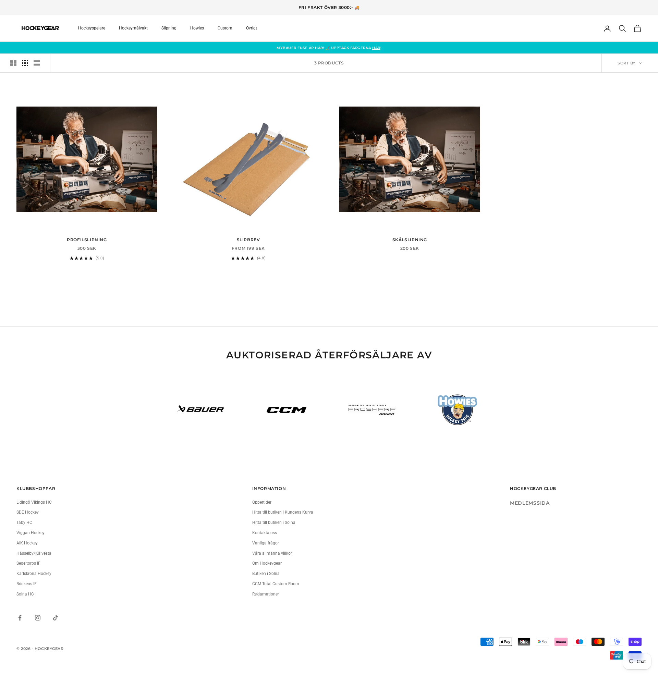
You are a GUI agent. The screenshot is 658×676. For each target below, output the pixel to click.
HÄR (376, 48)
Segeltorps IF (28, 563)
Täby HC (24, 522)
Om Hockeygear (267, 563)
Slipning (168, 28)
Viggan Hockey (30, 532)
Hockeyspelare (91, 28)
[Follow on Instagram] (37, 617)
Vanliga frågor (265, 543)
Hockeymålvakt (133, 28)
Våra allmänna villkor (272, 553)
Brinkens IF (26, 583)
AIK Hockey (27, 543)
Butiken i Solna (266, 573)
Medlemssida (530, 503)
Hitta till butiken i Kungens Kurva (282, 512)
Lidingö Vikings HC (34, 502)
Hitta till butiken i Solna (273, 522)
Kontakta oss (264, 532)
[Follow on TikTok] (55, 617)
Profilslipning (87, 239)
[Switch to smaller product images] (25, 63)
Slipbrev (248, 239)
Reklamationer (265, 594)
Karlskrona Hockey (33, 573)
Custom (225, 28)
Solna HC (25, 594)
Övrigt (251, 28)
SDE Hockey (27, 512)
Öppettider (261, 502)
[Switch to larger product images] (13, 63)
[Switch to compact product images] (37, 63)
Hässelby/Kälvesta (33, 553)
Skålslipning (409, 239)
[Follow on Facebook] (19, 617)
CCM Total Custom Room (275, 583)
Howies (197, 28)
